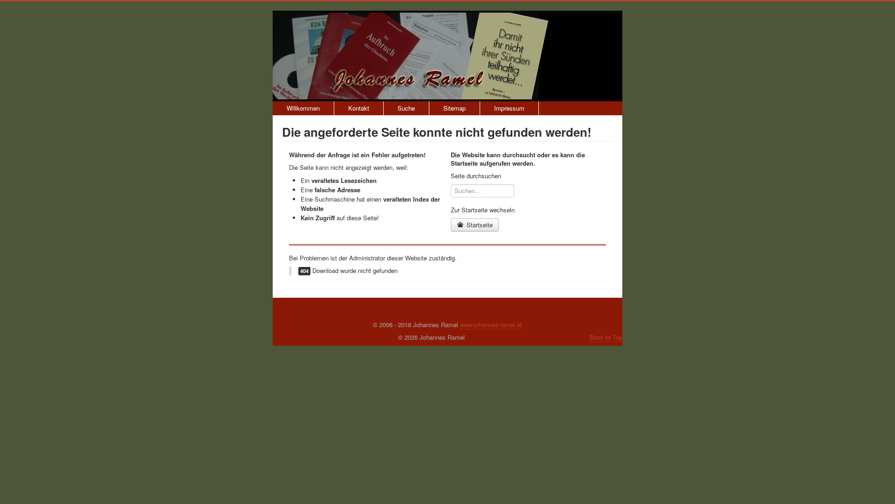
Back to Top (606, 337)
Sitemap (454, 108)
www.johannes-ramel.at (491, 324)
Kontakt (358, 108)
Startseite (479, 224)
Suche (406, 108)
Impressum (509, 108)
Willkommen (303, 108)
